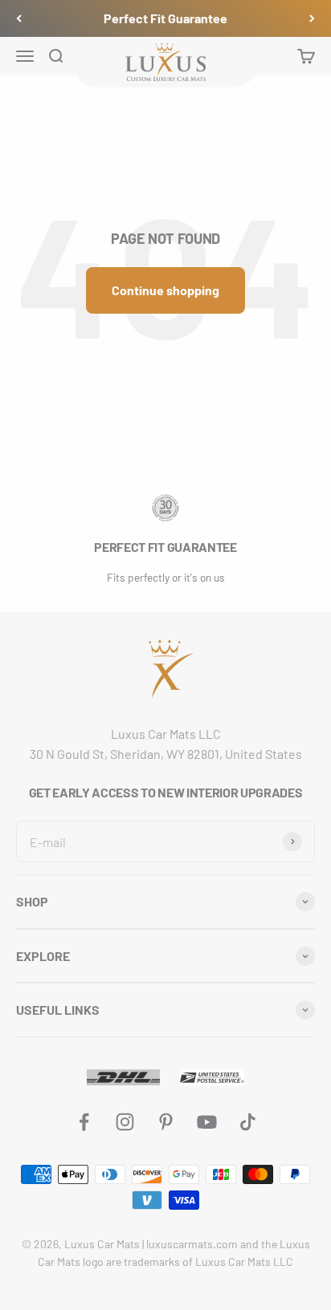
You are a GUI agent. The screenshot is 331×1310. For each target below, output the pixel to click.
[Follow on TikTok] (248, 1122)
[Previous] (19, 18)
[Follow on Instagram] (125, 1122)
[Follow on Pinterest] (166, 1122)
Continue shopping (165, 290)
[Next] (312, 18)
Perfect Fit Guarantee (165, 18)
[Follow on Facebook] (84, 1122)
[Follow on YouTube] (207, 1122)
